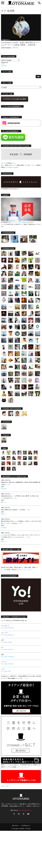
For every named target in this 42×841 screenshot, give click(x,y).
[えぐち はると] (17, 286)
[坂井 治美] (30, 320)
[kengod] (8, 458)
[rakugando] (14, 463)
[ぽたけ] (10, 286)
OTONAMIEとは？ (25, 825)
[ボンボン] (36, 452)
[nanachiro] (17, 266)
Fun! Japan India (6, 671)
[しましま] (3, 360)
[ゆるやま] (3, 320)
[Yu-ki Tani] (37, 353)
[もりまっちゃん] (30, 280)
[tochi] (37, 300)
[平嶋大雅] (10, 340)
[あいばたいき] (3, 366)
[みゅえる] (37, 346)
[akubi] (37, 313)
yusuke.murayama (6, 47)
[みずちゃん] (30, 366)
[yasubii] (30, 293)
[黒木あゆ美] (10, 293)
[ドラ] (36, 463)
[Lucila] (37, 286)
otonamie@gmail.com (25, 810)
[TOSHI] (37, 266)
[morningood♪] (8, 469)
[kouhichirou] (25, 458)
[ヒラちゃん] (19, 463)
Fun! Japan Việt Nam (7, 664)
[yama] (24, 353)
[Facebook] (14, 814)
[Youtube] (28, 814)
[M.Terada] (10, 373)
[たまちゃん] (17, 340)
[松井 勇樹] (10, 260)
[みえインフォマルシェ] (37, 326)
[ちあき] (3, 326)
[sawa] (24, 286)
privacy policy (5, 786)
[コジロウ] (3, 440)
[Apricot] (24, 413)
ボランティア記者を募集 (18, 222)
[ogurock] (24, 266)
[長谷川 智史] (24, 380)
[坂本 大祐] (3, 426)
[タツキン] (17, 306)
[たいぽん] (24, 333)
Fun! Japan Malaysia (7, 635)
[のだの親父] (14, 469)
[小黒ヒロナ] (30, 260)
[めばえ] (17, 380)
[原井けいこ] (30, 340)
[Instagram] (19, 814)
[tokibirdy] (24, 313)
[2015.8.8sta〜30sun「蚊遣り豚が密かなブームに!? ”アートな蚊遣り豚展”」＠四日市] (21, 27)
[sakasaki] (37, 293)
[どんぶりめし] (19, 458)
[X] (23, 814)
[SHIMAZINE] (37, 253)
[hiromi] (10, 266)
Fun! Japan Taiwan (6, 642)
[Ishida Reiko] (10, 380)
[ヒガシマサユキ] (17, 413)
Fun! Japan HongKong (7, 657)
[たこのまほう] (3, 286)
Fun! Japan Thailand (7, 649)
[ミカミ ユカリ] (3, 413)
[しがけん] (17, 373)
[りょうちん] (30, 313)
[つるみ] (10, 393)
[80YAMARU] (3, 393)
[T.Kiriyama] (17, 326)
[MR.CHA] (17, 346)
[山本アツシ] (30, 286)
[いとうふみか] (24, 393)
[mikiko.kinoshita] (37, 306)
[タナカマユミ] (37, 280)
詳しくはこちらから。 (26, 569)
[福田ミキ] (14, 239)
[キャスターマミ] (24, 253)
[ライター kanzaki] (17, 260)
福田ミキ (3, 502)
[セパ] (3, 280)
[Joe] (30, 300)
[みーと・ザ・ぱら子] (24, 280)
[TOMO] (24, 300)
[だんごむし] (10, 366)
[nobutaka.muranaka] (3, 373)
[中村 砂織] (24, 373)
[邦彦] (3, 306)
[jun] (17, 273)
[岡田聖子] (3, 253)
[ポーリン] (17, 386)
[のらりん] (10, 326)
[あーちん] (24, 320)
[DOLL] (17, 280)
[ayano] (30, 393)
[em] (10, 386)
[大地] (8, 463)
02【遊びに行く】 (6, 40)
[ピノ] (17, 393)
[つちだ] (3, 346)
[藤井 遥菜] (10, 346)
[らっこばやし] (10, 300)
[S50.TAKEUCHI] (3, 313)
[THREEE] (3, 469)
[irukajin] (25, 463)
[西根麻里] (24, 273)
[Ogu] (14, 452)
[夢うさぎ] (37, 320)
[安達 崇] (17, 320)
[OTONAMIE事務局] (3, 452)
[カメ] (3, 386)
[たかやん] (37, 273)
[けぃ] (10, 273)
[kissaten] (17, 333)
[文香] (24, 366)
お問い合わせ (15, 825)
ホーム (2, 7)
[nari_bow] (24, 239)
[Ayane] (17, 353)
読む (9, 484)
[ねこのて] (36, 458)
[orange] (24, 260)
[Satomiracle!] (24, 360)
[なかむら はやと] (3, 340)
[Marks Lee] (3, 458)
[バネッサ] (8, 452)
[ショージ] (10, 320)
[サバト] (17, 300)
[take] (30, 463)
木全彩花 (3, 489)
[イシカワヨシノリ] (17, 293)
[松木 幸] (3, 293)
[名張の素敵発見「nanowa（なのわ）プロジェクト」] (10, 306)
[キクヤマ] (37, 366)
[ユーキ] (37, 340)
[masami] (10, 353)
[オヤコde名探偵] (24, 386)
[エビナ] (37, 360)
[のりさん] (37, 333)
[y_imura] (3, 266)
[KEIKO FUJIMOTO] (3, 353)
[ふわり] (24, 346)
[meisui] (3, 333)
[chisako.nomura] (37, 380)
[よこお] (3, 463)
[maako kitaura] (10, 413)
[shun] (30, 266)
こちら (7, 167)
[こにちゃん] (10, 280)
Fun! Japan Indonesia (7, 628)
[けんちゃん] (25, 452)
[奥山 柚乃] (30, 380)
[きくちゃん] (24, 293)
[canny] (10, 313)
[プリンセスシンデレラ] (3, 260)
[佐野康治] (10, 253)
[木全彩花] (30, 306)
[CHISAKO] (24, 326)
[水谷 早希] (10, 400)
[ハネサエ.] (30, 253)
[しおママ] (37, 260)
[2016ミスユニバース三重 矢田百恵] (30, 360)
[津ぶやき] (3, 300)
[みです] (37, 373)
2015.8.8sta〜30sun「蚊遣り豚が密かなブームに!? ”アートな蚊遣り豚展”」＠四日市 (20, 43)
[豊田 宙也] (30, 458)
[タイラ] (30, 326)
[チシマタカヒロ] (24, 306)
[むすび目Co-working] (30, 386)
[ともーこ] (33, 239)
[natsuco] (30, 273)
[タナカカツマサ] (24, 340)
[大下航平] (30, 333)
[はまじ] (17, 253)
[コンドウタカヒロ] (37, 386)
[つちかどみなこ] (3, 273)
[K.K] (30, 373)
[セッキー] (17, 313)
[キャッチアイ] (3, 400)
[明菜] (17, 360)
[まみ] (30, 452)
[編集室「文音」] (17, 366)
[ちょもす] (10, 360)
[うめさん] (37, 393)
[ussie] (30, 346)
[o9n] (3, 380)
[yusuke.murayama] (5, 239)
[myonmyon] (10, 333)
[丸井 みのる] (30, 353)
